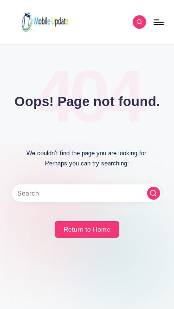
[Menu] (158, 22)
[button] (153, 193)
